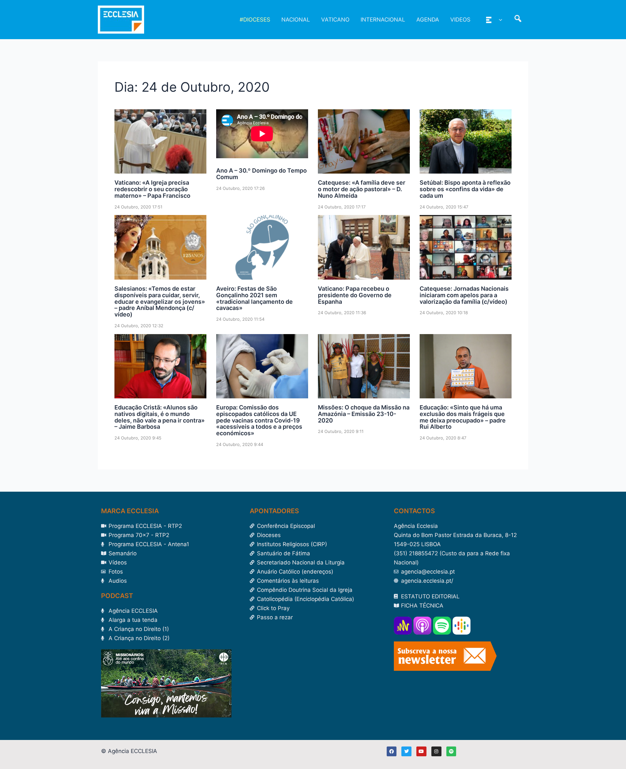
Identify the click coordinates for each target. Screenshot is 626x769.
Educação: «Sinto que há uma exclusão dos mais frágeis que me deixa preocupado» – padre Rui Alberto (463, 417)
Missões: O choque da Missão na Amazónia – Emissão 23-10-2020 (364, 414)
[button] (499, 19)
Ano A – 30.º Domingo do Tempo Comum (261, 173)
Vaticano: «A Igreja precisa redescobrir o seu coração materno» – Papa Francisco (152, 189)
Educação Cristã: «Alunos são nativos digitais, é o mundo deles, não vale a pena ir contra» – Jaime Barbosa (159, 417)
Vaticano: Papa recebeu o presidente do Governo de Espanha (355, 295)
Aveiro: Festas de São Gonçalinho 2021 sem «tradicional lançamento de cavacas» (254, 298)
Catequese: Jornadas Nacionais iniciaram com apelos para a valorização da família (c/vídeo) (464, 295)
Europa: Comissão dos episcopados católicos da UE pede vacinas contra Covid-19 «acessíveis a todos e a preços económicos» (259, 420)
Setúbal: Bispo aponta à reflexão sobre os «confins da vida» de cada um (465, 189)
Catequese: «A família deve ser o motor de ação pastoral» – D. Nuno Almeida (361, 189)
